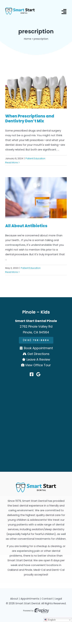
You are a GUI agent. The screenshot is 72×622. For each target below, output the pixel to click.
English (51, 619)
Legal (58, 598)
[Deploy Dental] (42, 610)
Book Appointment (38, 348)
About (14, 598)
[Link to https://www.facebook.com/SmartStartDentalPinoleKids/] (31, 374)
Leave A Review (38, 359)
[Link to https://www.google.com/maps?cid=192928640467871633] (38, 374)
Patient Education (35, 158)
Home (27, 39)
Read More (11, 162)
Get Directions (38, 354)
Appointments (29, 598)
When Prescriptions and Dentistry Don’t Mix (29, 118)
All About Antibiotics (26, 226)
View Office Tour (38, 365)
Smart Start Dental (27, 603)
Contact (47, 598)
